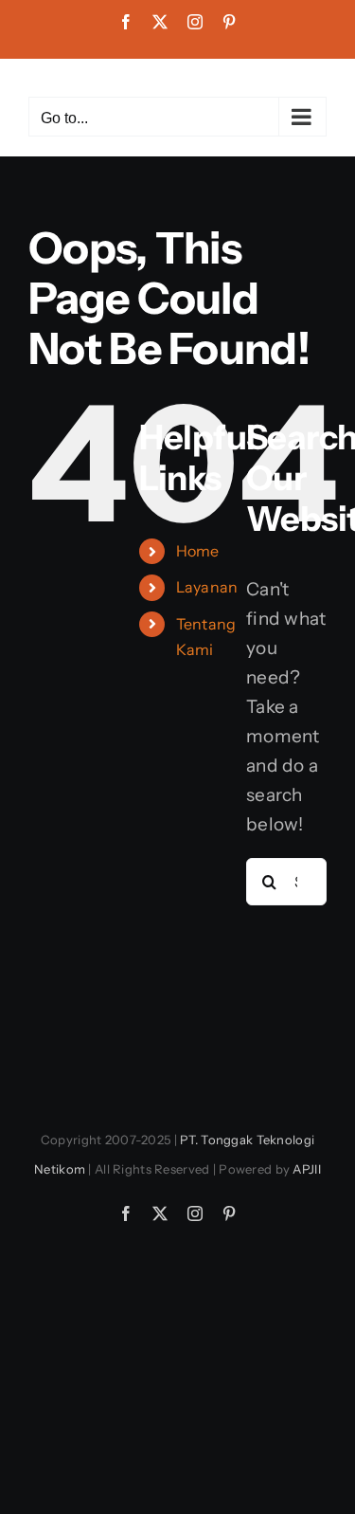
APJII (306, 1169)
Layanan (207, 586)
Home (198, 550)
